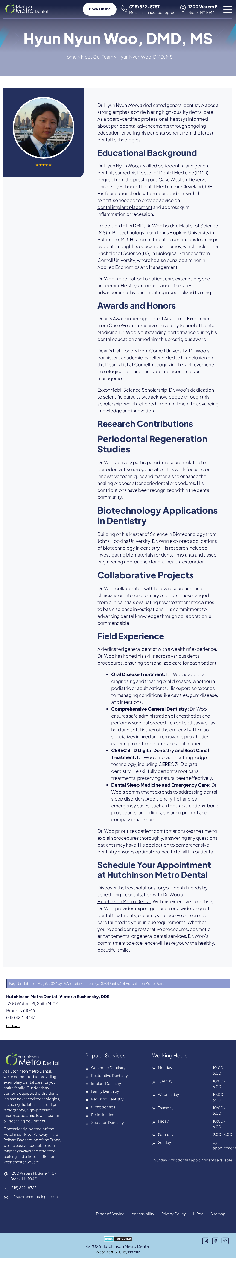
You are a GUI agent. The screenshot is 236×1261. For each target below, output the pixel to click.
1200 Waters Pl (203, 9)
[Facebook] (215, 1241)
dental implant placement (124, 207)
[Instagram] (206, 1241)
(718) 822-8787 (144, 6)
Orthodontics (103, 1106)
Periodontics (102, 1114)
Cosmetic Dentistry (108, 1067)
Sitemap (217, 1213)
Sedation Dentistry (107, 1122)
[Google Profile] (225, 1241)
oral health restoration (181, 561)
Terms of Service (110, 1213)
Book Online (100, 9)
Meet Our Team (97, 56)
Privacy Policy (173, 1213)
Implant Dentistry (106, 1083)
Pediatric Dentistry (107, 1099)
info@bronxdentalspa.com (34, 1196)
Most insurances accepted (152, 12)
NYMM (134, 1251)
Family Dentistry (105, 1091)
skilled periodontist (164, 165)
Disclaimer (13, 1026)
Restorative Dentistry (109, 1075)
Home (70, 56)
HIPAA (198, 1213)
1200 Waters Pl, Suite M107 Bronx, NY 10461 (33, 1176)
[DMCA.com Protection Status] (118, 1239)
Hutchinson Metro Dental (124, 901)
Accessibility (143, 1213)
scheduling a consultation (124, 894)
